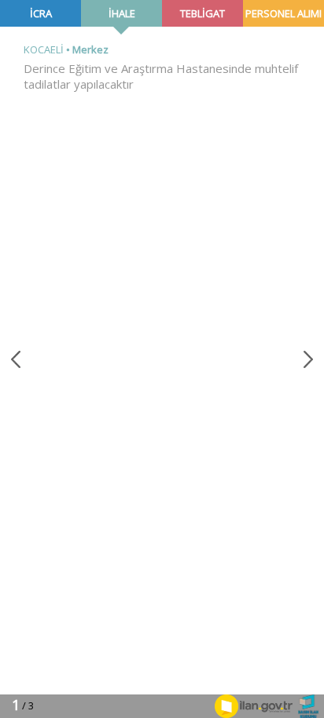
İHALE (122, 13)
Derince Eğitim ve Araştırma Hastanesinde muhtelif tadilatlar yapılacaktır (161, 76)
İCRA (41, 13)
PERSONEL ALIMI (283, 13)
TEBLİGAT (202, 13)
